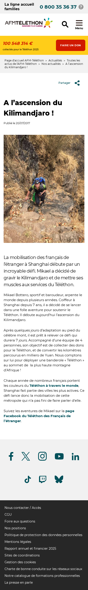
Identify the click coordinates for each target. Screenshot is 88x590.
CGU (8, 515)
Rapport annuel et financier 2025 (30, 548)
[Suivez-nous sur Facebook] (11, 459)
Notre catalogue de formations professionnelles (42, 576)
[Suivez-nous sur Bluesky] (58, 483)
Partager (64, 83)
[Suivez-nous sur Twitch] (42, 482)
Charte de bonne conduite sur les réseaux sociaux (43, 569)
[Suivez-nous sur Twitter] (25, 459)
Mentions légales (18, 542)
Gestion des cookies (20, 562)
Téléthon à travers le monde (54, 385)
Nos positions (15, 528)
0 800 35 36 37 (58, 7)
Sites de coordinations (22, 555)
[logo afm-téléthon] (29, 27)
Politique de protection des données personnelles (43, 535)
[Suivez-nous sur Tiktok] (28, 482)
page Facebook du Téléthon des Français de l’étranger (39, 416)
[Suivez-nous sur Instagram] (42, 459)
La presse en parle (19, 582)
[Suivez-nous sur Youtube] (59, 458)
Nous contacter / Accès (23, 508)
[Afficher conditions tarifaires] (81, 6)
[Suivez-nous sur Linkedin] (75, 459)
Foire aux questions (20, 521)
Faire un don (70, 45)
